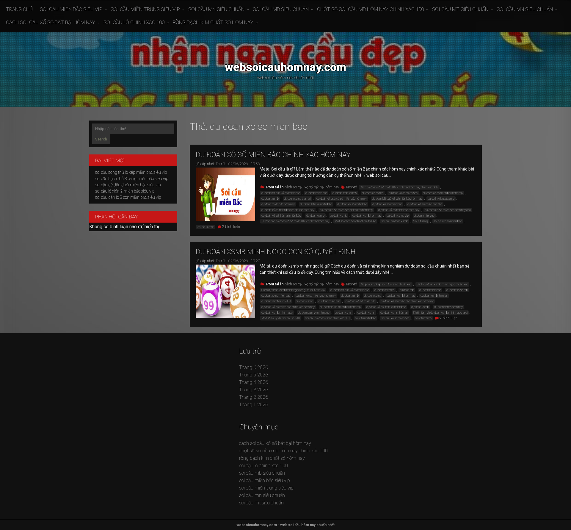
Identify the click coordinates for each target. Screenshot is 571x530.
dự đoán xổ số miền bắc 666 (424, 204)
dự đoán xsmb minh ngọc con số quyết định (275, 252)
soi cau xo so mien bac (448, 221)
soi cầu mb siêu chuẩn (281, 9)
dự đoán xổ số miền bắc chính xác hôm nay (273, 155)
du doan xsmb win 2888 (276, 301)
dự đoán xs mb (315, 215)
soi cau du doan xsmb (394, 221)
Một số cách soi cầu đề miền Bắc (355, 221)
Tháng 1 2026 (253, 404)
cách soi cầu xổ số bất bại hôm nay (50, 22)
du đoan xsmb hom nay (448, 307)
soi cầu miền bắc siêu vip (71, 9)
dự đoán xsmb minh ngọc (314, 312)
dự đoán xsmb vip (398, 215)
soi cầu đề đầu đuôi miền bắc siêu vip (128, 184)
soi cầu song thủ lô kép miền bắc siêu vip (131, 172)
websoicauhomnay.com (285, 67)
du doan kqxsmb (384, 290)
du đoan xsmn (343, 312)
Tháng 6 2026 (253, 367)
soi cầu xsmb (205, 227)
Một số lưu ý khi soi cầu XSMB (280, 318)
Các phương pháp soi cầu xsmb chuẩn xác (385, 284)
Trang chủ (19, 9)
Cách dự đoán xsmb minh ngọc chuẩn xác (442, 284)
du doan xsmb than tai (297, 198)
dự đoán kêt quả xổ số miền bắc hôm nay (397, 198)
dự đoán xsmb (420, 307)
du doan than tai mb (344, 193)
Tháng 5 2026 (253, 375)
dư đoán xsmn (366, 312)
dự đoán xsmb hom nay (366, 215)
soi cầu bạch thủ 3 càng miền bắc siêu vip (131, 178)
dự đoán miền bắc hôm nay (278, 204)
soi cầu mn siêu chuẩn (216, 9)
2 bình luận (231, 227)
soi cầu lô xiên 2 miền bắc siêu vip (125, 191)
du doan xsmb (270, 198)
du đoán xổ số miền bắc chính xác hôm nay (287, 210)
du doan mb (407, 290)
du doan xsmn (304, 301)
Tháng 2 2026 (253, 397)
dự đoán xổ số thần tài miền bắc (281, 215)
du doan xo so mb (372, 193)
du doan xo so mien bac (403, 193)
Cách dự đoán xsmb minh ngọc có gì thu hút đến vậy (293, 290)
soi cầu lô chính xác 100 (133, 22)
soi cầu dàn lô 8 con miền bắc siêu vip (128, 197)
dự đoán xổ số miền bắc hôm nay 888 (448, 210)
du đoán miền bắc (329, 301)
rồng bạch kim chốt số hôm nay (213, 22)
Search (101, 139)
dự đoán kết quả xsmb (441, 198)
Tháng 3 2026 (253, 390)
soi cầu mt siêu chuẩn (460, 9)
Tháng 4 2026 (253, 382)
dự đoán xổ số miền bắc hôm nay (398, 210)
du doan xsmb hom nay (401, 295)
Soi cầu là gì (420, 221)
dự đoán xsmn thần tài (394, 312)
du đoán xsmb (338, 215)
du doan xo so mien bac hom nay (443, 193)
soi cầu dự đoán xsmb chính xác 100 (327, 318)
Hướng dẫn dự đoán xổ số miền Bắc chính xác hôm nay (295, 221)
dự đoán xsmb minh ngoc (277, 312)
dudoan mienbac (424, 215)
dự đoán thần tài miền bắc (316, 204)
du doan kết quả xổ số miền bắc (280, 193)
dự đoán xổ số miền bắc (352, 204)
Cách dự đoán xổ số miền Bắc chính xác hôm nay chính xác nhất (399, 187)
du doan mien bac (316, 193)
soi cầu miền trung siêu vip (145, 9)
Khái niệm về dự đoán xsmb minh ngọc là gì (440, 312)
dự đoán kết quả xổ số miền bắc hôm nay (341, 198)
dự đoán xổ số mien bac (387, 204)
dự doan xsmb (350, 295)
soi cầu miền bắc (365, 318)
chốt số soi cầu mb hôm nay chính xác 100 (370, 9)
